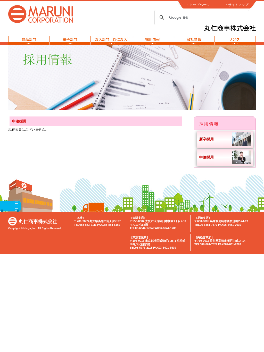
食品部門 (29, 40)
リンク (235, 40)
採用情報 (152, 40)
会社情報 (193, 40)
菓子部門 (70, 40)
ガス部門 (111, 40)
